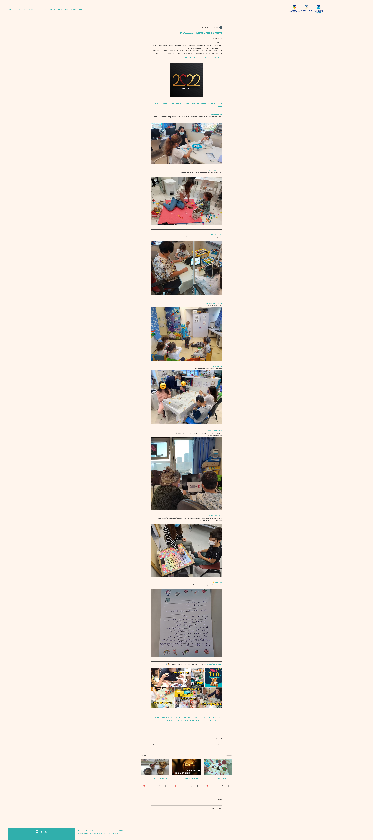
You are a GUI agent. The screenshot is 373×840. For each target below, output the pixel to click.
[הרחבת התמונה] (186, 80)
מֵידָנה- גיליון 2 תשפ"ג (191, 778)
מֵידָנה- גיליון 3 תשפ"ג (222, 778)
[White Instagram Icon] (46, 831)
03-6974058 (102, 833)
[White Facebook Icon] (41, 831)
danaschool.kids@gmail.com (87, 833)
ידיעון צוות (219, 732)
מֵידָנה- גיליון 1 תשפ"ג (159, 778)
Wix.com (94, 831)
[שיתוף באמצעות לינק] (217, 738)
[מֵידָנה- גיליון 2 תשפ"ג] (186, 767)
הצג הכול (143, 755)
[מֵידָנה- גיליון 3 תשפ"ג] (218, 767)
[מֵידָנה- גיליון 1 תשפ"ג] (155, 767)
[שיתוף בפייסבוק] (221, 738)
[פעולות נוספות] (152, 27)
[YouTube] (37, 831)
